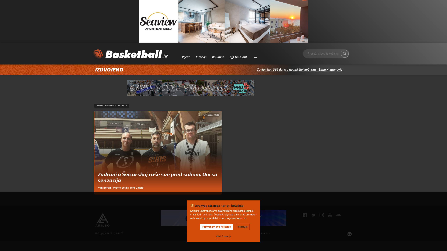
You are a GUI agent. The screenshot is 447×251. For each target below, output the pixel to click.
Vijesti (186, 57)
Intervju (201, 57)
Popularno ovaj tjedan (111, 105)
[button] (256, 57)
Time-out (241, 57)
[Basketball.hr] (130, 54)
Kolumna (218, 57)
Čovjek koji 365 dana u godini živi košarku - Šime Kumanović (288, 69)
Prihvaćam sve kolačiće (216, 226)
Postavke (242, 227)
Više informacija (223, 236)
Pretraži (345, 54)
